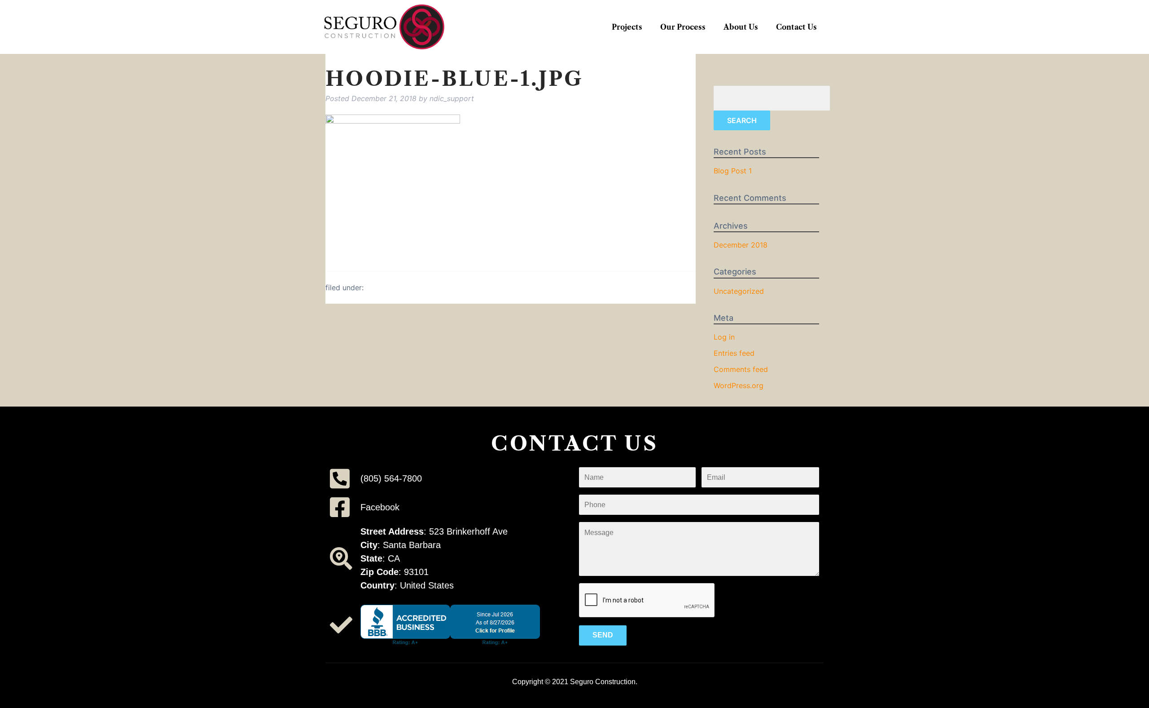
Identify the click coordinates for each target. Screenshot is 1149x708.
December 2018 (740, 244)
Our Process (683, 26)
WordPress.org (738, 385)
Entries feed (734, 353)
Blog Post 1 (733, 170)
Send (602, 635)
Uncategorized (739, 291)
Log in (724, 336)
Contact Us (796, 26)
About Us (741, 26)
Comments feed (741, 369)
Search (742, 120)
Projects (627, 26)
